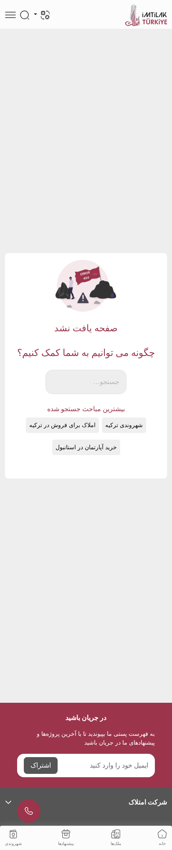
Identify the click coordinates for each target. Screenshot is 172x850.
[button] (86, 802)
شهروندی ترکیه (124, 425)
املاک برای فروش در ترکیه (62, 425)
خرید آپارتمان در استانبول (86, 447)
